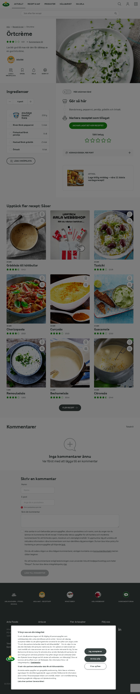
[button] (10, 659)
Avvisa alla (95, 659)
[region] (63, 657)
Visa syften (95, 666)
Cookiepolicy (36, 662)
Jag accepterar (95, 651)
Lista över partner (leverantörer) (31, 681)
